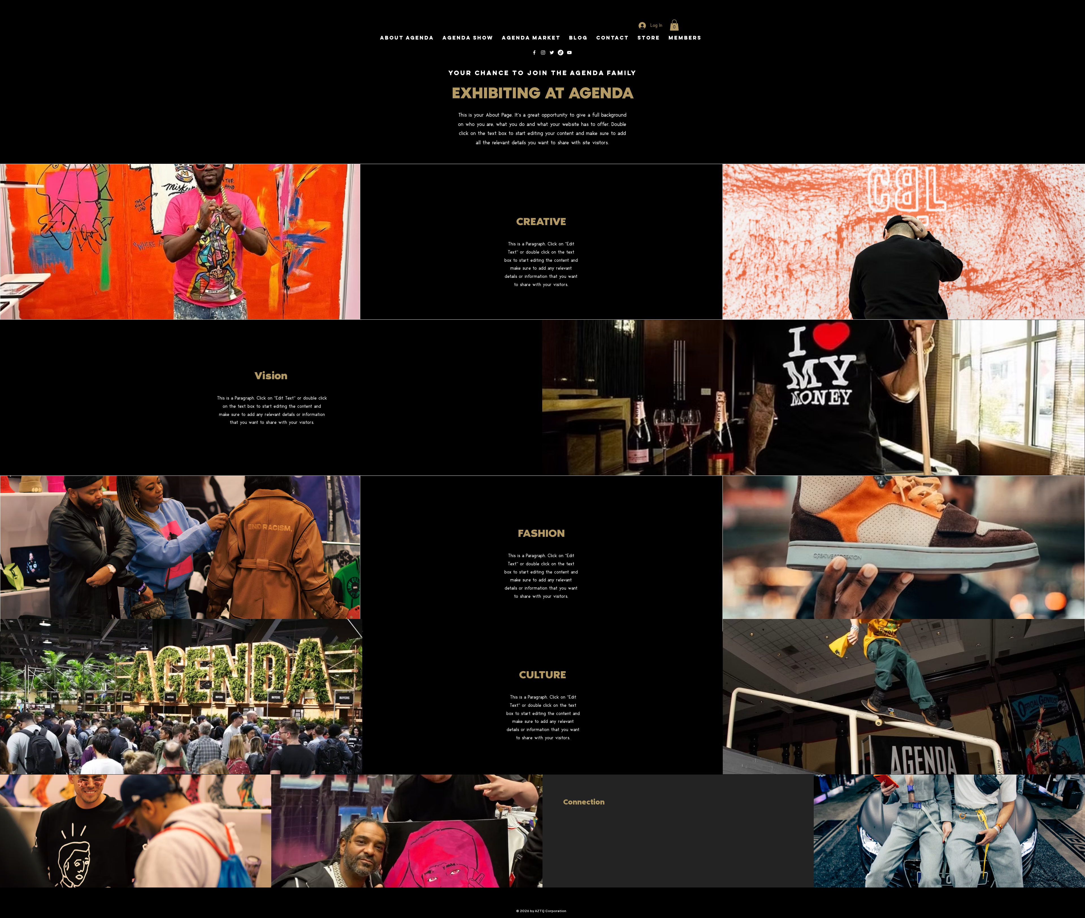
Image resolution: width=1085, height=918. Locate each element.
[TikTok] (560, 52)
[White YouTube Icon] (569, 52)
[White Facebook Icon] (534, 52)
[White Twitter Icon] (552, 52)
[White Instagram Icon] (543, 52)
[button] (674, 24)
